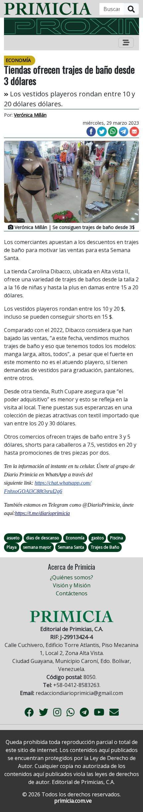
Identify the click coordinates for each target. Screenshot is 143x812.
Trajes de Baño (105, 547)
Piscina (116, 538)
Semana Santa (71, 547)
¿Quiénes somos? (71, 577)
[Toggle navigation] (126, 43)
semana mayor (37, 547)
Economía (75, 538)
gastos (97, 538)
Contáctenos (71, 593)
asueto (13, 538)
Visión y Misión (71, 585)
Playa (12, 547)
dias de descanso (42, 538)
